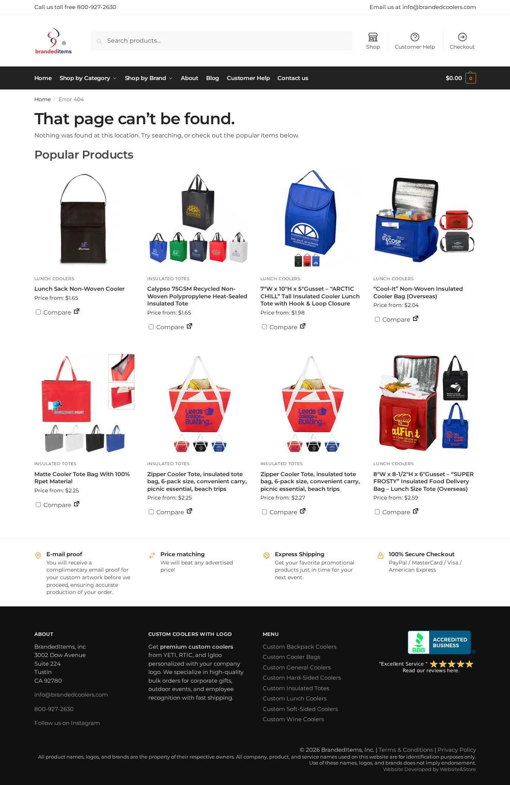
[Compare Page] (76, 312)
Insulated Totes (168, 278)
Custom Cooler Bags (291, 656)
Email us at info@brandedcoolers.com (423, 7)
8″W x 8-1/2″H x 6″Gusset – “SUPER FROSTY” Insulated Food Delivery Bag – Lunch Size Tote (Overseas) (423, 481)
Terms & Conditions (406, 749)
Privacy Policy (457, 749)
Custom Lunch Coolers (295, 698)
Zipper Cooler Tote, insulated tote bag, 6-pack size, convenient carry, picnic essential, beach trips (197, 481)
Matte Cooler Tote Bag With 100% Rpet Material (82, 477)
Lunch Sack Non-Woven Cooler (79, 288)
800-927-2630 (54, 709)
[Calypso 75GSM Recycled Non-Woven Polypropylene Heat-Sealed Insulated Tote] (198, 219)
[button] (461, 78)
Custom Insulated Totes (296, 688)
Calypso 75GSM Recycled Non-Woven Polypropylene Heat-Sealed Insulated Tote (197, 296)
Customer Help (415, 46)
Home (42, 99)
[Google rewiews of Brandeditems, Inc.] (426, 667)
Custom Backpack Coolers (299, 646)
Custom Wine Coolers (293, 719)
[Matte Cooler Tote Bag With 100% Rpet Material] (85, 404)
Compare (56, 312)
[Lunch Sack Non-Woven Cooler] (85, 219)
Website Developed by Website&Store (429, 769)
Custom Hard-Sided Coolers (302, 677)
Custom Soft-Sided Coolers (300, 709)
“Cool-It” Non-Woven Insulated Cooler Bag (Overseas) (418, 292)
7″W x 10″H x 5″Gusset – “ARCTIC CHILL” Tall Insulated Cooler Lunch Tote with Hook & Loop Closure (310, 296)
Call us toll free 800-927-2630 (75, 7)
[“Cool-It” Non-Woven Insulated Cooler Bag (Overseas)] (424, 219)
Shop (373, 46)
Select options (85, 330)
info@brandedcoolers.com (71, 694)
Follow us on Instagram (67, 722)
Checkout (462, 46)
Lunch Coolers (54, 278)
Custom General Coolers (297, 667)
